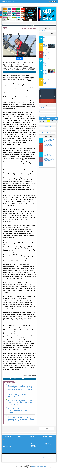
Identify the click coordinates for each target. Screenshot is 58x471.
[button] (5, 14)
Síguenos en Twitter (47, 131)
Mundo (32, 442)
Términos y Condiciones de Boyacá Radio (38, 466)
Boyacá (32, 439)
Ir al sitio (47, 428)
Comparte (20, 58)
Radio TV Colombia (47, 442)
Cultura (32, 444)
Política (32, 448)
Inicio (4, 22)
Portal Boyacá (46, 440)
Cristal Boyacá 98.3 (47, 444)
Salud (32, 447)
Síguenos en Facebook (47, 126)
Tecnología (33, 445)
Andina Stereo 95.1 (47, 443)
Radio (32, 450)
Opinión (35, 448)
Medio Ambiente (33, 446)
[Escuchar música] (47, 14)
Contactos (53, 1)
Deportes (32, 443)
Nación (32, 440)
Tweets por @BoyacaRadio (47, 132)
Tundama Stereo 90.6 (48, 439)
